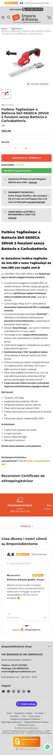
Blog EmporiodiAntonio (11, 722)
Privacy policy (34, 716)
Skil (3, 125)
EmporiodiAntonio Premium (36, 722)
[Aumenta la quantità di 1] (26, 148)
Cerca (9, 713)
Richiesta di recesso (26, 725)
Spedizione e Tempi (23, 713)
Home (4, 28)
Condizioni (14, 716)
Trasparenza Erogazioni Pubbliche (25, 719)
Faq (23, 716)
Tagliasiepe (16, 28)
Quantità (5, 142)
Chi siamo (39, 713)
